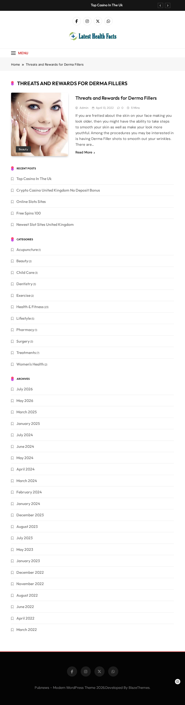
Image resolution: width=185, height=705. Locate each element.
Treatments (26, 352)
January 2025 (28, 423)
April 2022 (25, 618)
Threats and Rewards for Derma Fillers (116, 98)
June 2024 (25, 446)
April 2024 (25, 469)
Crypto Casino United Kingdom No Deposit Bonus (58, 190)
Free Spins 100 (28, 213)
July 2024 (24, 434)
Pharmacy (25, 329)
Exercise (23, 295)
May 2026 (24, 400)
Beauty (23, 149)
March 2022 (26, 629)
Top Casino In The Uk (107, 5)
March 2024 (26, 480)
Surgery (23, 341)
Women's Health (30, 364)
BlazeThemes (139, 687)
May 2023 (24, 549)
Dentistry (24, 283)
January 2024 (28, 503)
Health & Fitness (30, 306)
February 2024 (29, 492)
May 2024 (24, 457)
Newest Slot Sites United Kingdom (45, 224)
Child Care (25, 272)
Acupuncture (27, 249)
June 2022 (25, 606)
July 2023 (24, 537)
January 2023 (28, 560)
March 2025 (26, 411)
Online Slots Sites (31, 201)
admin (83, 108)
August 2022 (27, 595)
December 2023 (30, 514)
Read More (83, 152)
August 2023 (27, 526)
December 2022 (30, 572)
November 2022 (30, 583)
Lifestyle (23, 318)
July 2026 (24, 389)
